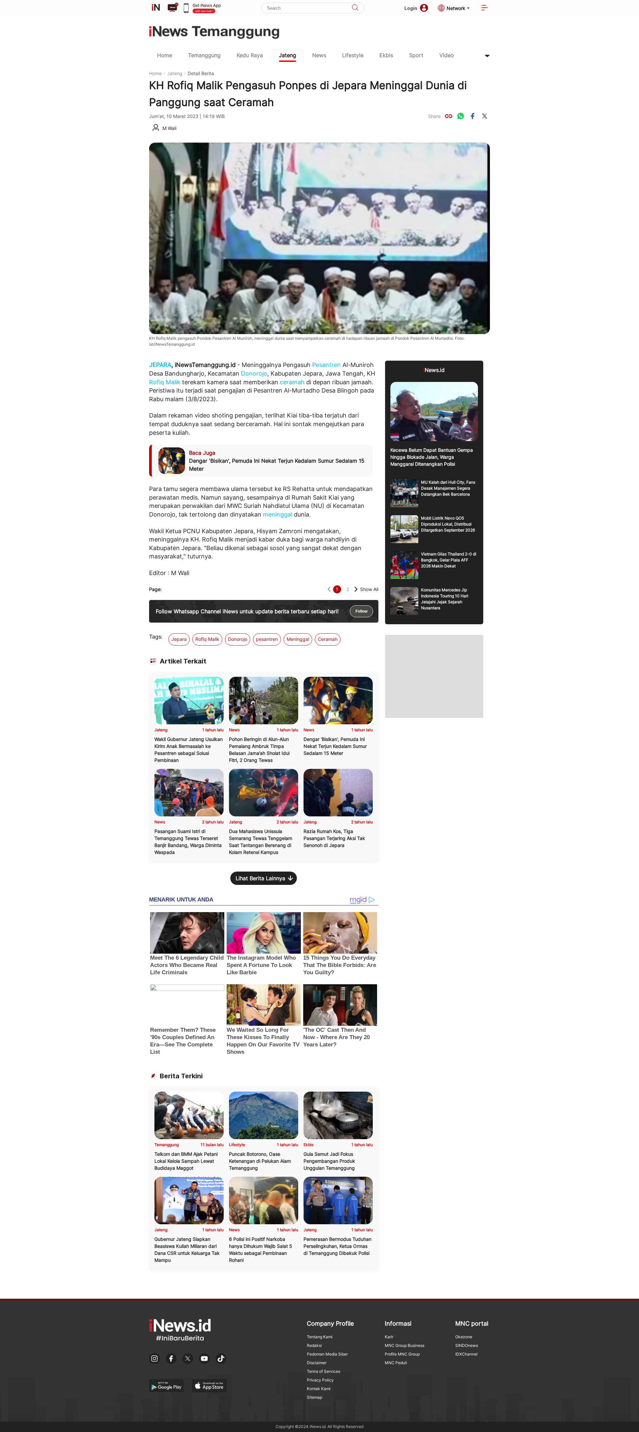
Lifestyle (352, 55)
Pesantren (326, 364)
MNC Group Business (404, 1345)
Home (164, 55)
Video (446, 55)
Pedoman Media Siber (327, 1354)
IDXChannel (466, 1354)
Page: (155, 589)
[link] (448, 116)
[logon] (155, 8)
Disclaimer (316, 1362)
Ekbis (386, 55)
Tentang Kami (319, 1336)
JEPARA (160, 364)
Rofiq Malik (164, 382)
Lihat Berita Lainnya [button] (260, 878)
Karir (389, 1336)
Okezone (463, 1336)
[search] (355, 8)
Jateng (287, 55)
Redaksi (314, 1345)
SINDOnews (466, 1345)
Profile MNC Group (402, 1354)
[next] (355, 589)
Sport (416, 55)
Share (434, 116)
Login (410, 8)
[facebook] (472, 116)
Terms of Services (323, 1371)
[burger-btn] (484, 8)
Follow (361, 611)
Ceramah (327, 639)
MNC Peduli (396, 1362)
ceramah (292, 382)
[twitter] (484, 116)
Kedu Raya (250, 55)
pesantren (267, 639)
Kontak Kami (318, 1388)
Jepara (179, 639)
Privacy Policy (320, 1379)
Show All (369, 589)
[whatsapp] (460, 116)
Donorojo (254, 373)
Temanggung (204, 55)
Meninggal (298, 639)
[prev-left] (328, 589)
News (319, 55)
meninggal (277, 514)
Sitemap (314, 1397)
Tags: (155, 636)
